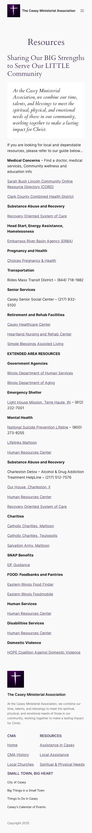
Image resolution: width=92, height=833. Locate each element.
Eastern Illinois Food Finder (30, 584)
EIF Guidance (18, 565)
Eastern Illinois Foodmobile (30, 594)
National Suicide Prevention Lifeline (37, 427)
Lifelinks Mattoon (22, 442)
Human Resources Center (29, 452)
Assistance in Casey (57, 745)
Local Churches (20, 764)
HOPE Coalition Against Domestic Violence (43, 652)
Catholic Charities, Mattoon (30, 526)
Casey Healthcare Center (28, 324)
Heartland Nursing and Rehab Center (39, 334)
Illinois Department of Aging (31, 383)
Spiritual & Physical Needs (62, 764)
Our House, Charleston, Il (28, 487)
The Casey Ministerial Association (48, 11)
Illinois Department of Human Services (40, 373)
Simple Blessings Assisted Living (35, 344)
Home (12, 745)
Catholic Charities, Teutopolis (32, 535)
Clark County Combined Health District (40, 196)
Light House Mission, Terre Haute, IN (39, 402)
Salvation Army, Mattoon (28, 545)
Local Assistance (54, 755)
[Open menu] (82, 10)
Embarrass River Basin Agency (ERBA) (40, 241)
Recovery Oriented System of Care (37, 216)
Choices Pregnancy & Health (31, 260)
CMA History (18, 755)
